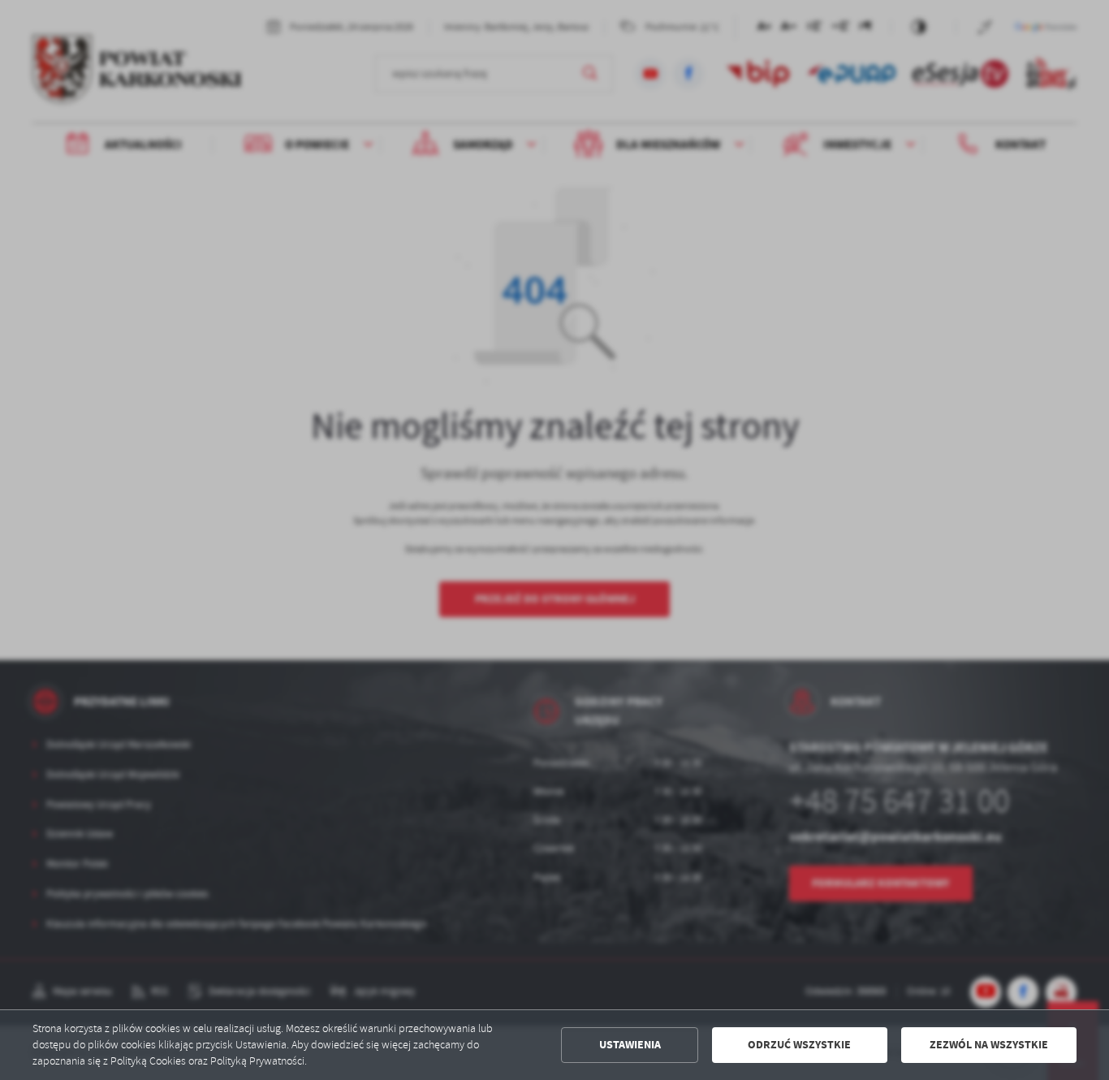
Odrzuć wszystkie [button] (799, 1044)
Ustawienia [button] (630, 1044)
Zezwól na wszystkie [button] (989, 1044)
